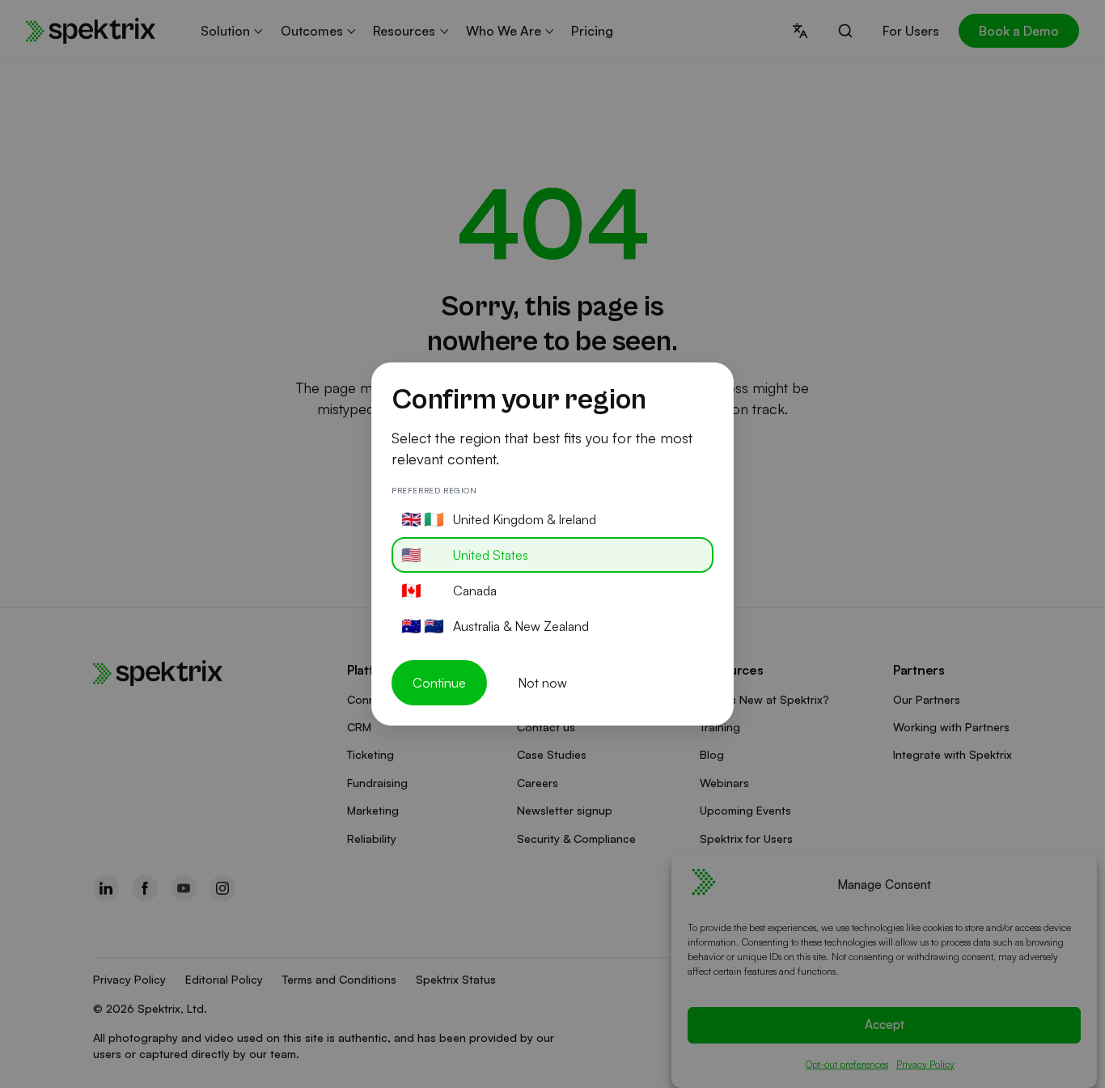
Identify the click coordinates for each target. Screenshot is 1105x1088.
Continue (439, 683)
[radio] (552, 519)
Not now (542, 683)
